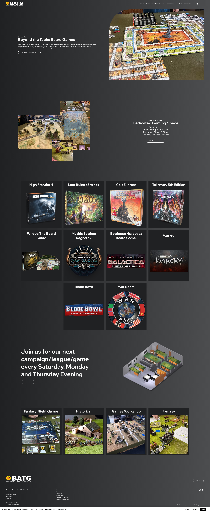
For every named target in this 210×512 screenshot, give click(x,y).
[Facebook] (203, 490)
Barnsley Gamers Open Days (64, 499)
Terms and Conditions (62, 497)
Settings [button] (187, 509)
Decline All (194, 509)
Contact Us (59, 495)
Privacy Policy (64, 509)
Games (58, 492)
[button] (134, 3)
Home (58, 490)
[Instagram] (200, 490)
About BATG (59, 493)
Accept (203, 509)
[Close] (208, 509)
